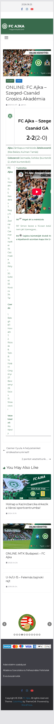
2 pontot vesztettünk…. (35, 459)
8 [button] (32, 634)
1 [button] (14, 634)
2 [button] (17, 634)
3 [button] (19, 634)
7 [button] (29, 634)
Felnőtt (10, 81)
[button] (4, 624)
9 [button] (34, 634)
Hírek (19, 81)
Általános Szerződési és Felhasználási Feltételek (26, 670)
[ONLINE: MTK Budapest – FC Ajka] (27, 525)
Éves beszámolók (11, 676)
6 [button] (27, 634)
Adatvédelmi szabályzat (14, 664)
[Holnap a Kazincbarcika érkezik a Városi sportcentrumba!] (27, 476)
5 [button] (24, 634)
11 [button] (39, 634)
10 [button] (37, 634)
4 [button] (22, 634)
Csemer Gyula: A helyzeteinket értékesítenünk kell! (23, 450)
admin (23, 105)
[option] (27, 622)
